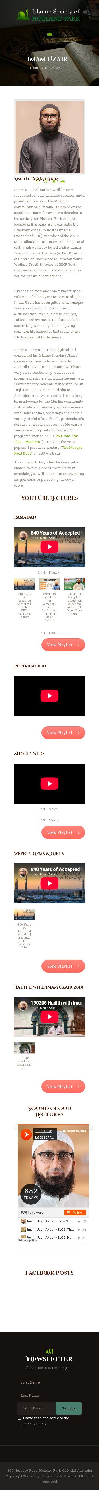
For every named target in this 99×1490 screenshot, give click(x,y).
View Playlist (59, 644)
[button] (54, 572)
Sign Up (68, 1408)
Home (35, 67)
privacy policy (35, 1423)
